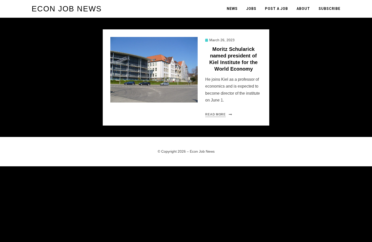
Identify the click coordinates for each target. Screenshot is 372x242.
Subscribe (329, 9)
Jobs (251, 9)
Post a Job (276, 9)
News (232, 9)
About (303, 9)
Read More (215, 114)
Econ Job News (67, 9)
